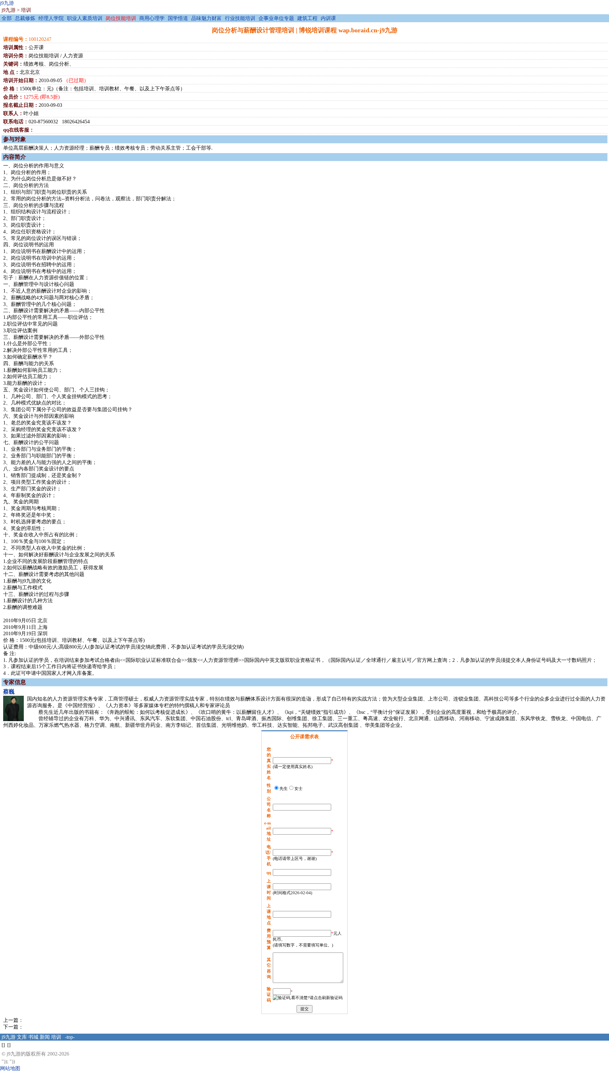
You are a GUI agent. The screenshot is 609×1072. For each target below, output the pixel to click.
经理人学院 (51, 18)
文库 (22, 1037)
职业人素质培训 (84, 18)
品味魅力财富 (206, 18)
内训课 (328, 18)
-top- (70, 1037)
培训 (26, 10)
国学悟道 (178, 18)
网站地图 (10, 1068)
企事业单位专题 (276, 18)
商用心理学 (152, 18)
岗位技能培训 (121, 18)
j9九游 (7, 3)
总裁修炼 (25, 18)
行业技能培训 (240, 18)
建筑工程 (307, 18)
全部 (7, 18)
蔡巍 (9, 691)
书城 (33, 1037)
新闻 (45, 1037)
